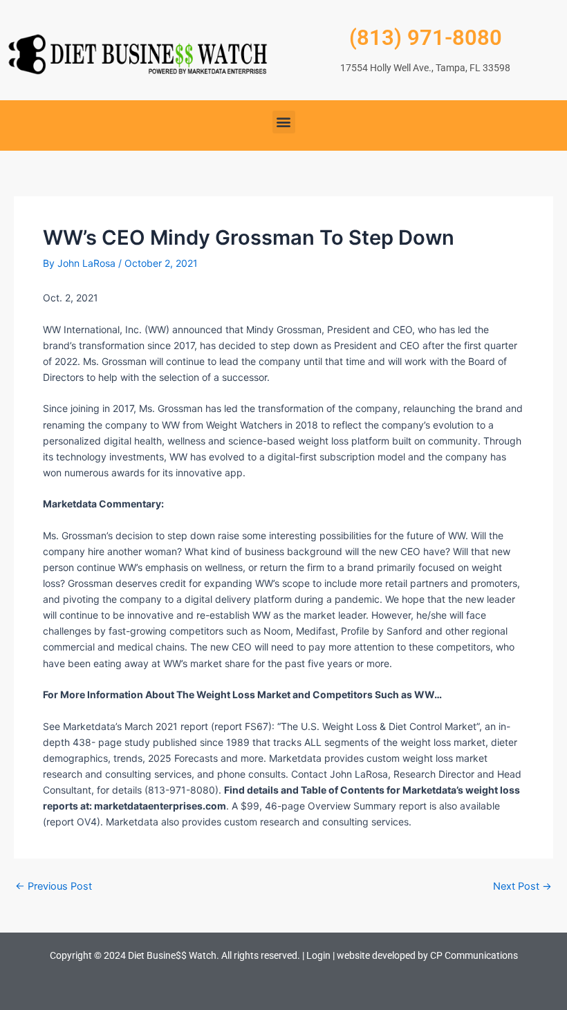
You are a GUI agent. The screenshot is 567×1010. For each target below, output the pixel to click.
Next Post (522, 886)
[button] (283, 122)
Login (318, 955)
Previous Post (53, 886)
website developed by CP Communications (427, 955)
